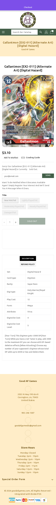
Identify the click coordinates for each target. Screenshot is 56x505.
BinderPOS (36, 494)
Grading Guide (33, 157)
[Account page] (46, 32)
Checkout (28, 7)
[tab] (28, 258)
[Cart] (52, 32)
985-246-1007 (28, 413)
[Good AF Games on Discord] (31, 3)
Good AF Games (28, 49)
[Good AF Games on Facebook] (25, 3)
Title (4, 195)
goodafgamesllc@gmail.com (28, 425)
